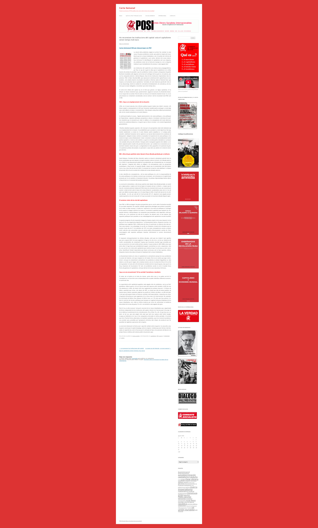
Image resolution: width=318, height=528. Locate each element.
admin (122, 338)
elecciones (181, 484)
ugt (192, 507)
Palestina (186, 495)
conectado (134, 358)
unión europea (186, 509)
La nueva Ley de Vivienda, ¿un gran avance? (158, 348)
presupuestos (182, 500)
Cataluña (193, 477)
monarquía (192, 493)
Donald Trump (191, 482)
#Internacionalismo (183, 473)
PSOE (188, 500)
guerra (160, 336)
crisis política (193, 481)
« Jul (179, 451)
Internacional (162, 15)
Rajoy (193, 500)
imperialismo (185, 489)
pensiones (182, 498)
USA (196, 510)
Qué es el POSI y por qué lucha (134, 15)
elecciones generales (190, 484)
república (182, 503)
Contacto (172, 15)
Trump (189, 508)
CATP (179, 479)
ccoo (183, 479)
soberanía (182, 506)
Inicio (120, 15)
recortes (181, 502)
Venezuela (180, 511)
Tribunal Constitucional (191, 506)
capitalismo (153, 336)
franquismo (187, 485)
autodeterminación (187, 474)
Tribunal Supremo (182, 508)
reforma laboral (189, 502)
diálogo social (183, 482)
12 (184, 443)
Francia (181, 485)
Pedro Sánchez (184, 496)
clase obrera (191, 479)
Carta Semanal (127, 7)
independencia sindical (186, 491)
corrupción (187, 481)
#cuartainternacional (184, 472)
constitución (181, 481)
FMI (158, 336)
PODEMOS (189, 499)
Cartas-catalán (135, 336)
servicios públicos (192, 504)
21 (190, 445)
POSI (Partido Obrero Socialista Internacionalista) (130, 521)
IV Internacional (182, 493)
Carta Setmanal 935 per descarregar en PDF (135, 48)
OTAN (180, 495)
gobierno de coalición (184, 487)
